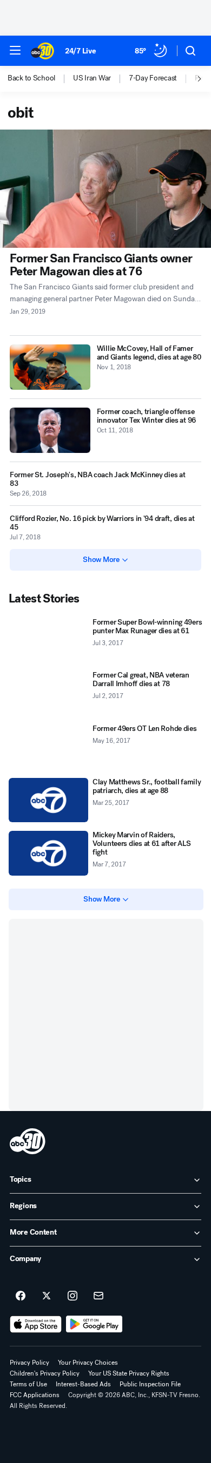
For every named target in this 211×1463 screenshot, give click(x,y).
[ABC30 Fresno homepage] (42, 50)
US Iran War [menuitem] (92, 78)
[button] (15, 50)
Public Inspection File (150, 1384)
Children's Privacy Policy (45, 1373)
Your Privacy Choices (88, 1362)
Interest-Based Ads (83, 1384)
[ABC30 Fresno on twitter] (46, 1296)
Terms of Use (28, 1384)
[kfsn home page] (27, 1141)
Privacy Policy (29, 1362)
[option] (40, 78)
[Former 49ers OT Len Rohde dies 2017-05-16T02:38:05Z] (48, 746)
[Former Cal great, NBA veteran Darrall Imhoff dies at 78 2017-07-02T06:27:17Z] (48, 693)
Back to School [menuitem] (31, 78)
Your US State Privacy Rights (128, 1373)
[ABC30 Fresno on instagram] (72, 1296)
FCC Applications (35, 1395)
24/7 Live (80, 51)
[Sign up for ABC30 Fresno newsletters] (98, 1296)
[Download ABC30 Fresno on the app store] (36, 1324)
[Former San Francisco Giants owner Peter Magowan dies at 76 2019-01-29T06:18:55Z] (105, 189)
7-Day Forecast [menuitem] (153, 78)
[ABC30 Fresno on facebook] (20, 1296)
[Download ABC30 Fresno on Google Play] (94, 1324)
